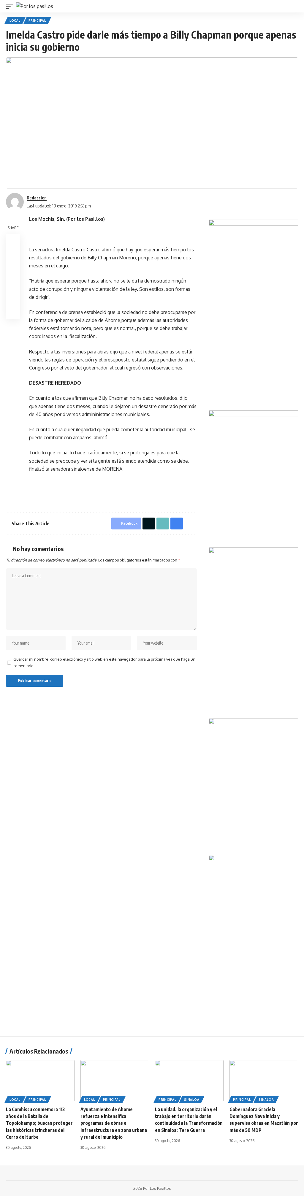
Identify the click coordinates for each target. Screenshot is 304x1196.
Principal (37, 20)
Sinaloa (191, 1099)
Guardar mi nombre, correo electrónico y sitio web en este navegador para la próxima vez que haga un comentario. (104, 662)
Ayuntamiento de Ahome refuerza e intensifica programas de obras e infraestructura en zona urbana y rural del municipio (113, 1123)
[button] (11, 6)
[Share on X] (13, 255)
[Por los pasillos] (34, 6)
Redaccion (37, 197)
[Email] (13, 269)
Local (15, 20)
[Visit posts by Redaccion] (15, 202)
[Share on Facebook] (13, 241)
